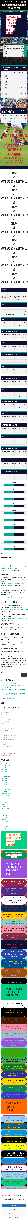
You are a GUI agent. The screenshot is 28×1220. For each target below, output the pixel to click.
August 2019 (5, 817)
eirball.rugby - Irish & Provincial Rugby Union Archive (14, 1012)
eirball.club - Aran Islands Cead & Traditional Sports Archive (14, 1095)
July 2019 (4, 819)
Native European (7, 748)
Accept (14, 1205)
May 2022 (4, 771)
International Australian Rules (10, 735)
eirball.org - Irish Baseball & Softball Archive (14, 908)
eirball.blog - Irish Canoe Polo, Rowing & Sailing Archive (14, 1133)
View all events (23, 124)
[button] (25, 1191)
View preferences (14, 1214)
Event (11, 115)
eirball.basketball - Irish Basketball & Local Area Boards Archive (14, 890)
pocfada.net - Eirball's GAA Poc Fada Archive (14, 1081)
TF (22, 72)
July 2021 (4, 778)
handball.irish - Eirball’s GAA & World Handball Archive (14, 1060)
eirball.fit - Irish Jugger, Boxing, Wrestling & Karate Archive (14, 1161)
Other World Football (8, 737)
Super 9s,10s (6, 721)
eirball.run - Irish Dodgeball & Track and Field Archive (14, 1154)
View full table (23, 99)
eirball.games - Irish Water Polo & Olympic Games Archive (14, 1126)
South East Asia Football (8, 751)
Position (4, 322)
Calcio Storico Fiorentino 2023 (9, 683)
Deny (14, 1209)
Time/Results (19, 115)
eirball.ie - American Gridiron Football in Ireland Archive (14, 883)
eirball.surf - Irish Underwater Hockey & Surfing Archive (14, 1175)
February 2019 (5, 824)
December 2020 (6, 789)
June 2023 (4, 763)
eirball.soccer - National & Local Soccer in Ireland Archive (14, 1004)
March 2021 (5, 784)
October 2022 (5, 767)
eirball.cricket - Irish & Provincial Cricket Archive (14, 1028)
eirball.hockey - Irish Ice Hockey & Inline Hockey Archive (14, 900)
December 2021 (6, 774)
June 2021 (4, 780)
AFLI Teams (5, 730)
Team (6, 72)
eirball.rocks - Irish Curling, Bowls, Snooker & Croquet (14, 1119)
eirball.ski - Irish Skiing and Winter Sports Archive (14, 1168)
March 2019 (5, 821)
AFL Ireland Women (7, 719)
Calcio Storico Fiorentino (8, 739)
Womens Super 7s (7, 723)
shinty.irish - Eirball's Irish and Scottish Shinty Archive (14, 1074)
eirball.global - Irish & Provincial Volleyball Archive (14, 922)
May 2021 (4, 782)
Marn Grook (5, 744)
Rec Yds (24, 322)
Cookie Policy (10, 1217)
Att (13, 322)
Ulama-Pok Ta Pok (7, 746)
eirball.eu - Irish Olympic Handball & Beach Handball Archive (14, 954)
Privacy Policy (17, 1217)
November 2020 (6, 791)
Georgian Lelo (6, 742)
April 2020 (4, 802)
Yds (16, 322)
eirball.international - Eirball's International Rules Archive (14, 1088)
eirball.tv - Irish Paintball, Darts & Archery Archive (14, 1182)
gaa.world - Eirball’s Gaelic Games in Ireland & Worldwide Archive (14, 1052)
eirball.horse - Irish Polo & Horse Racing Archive (14, 1140)
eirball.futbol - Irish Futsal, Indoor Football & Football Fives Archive (14, 963)
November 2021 (6, 776)
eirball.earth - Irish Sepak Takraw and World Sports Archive (14, 972)
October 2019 (5, 813)
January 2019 (5, 826)
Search (2, 672)
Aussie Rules (6, 714)
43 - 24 (19, 118)
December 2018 (6, 828)
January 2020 (5, 808)
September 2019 (6, 815)
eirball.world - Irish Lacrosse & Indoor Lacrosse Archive (14, 915)
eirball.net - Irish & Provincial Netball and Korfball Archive (14, 929)
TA (25, 72)
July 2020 (4, 798)
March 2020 (5, 804)
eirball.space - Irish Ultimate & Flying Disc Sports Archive (14, 981)
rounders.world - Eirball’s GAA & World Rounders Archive (14, 1067)
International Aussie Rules (9, 728)
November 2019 (6, 811)
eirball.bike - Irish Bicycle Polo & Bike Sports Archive (14, 1147)
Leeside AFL (5, 726)
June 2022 (4, 769)
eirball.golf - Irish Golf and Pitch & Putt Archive (14, 1035)
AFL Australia (6, 733)
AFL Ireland (5, 717)
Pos (3, 72)
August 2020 (5, 795)
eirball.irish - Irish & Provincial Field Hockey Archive (14, 1020)
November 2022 (6, 765)
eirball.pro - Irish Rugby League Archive (14, 936)
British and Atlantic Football (9, 753)
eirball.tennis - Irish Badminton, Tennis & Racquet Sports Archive (14, 1043)
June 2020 (4, 800)
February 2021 (5, 787)
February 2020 (5, 806)
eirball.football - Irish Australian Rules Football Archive (14, 944)
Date (4, 115)
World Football (6, 755)
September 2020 (6, 793)
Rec (19, 322)
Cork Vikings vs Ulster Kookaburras (11, 120)
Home (4, 710)
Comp (8, 322)
